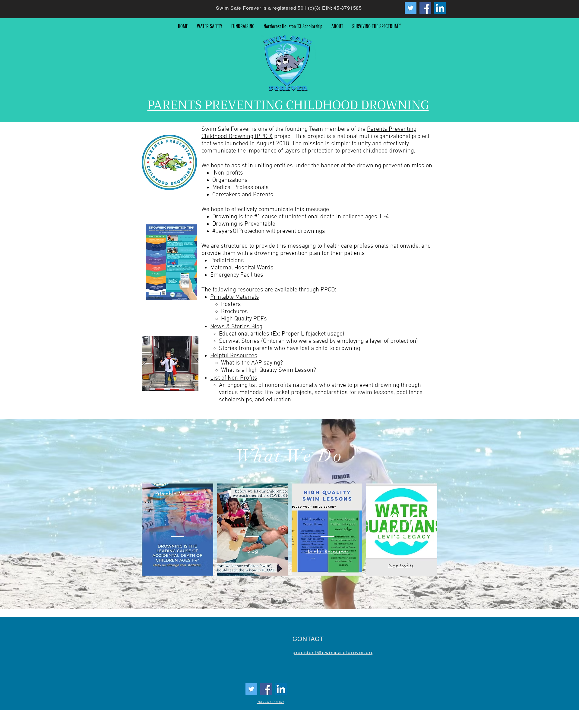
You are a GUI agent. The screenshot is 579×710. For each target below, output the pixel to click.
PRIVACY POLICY (270, 702)
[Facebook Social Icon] (425, 8)
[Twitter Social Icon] (410, 8)
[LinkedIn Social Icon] (440, 8)
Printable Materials (234, 297)
